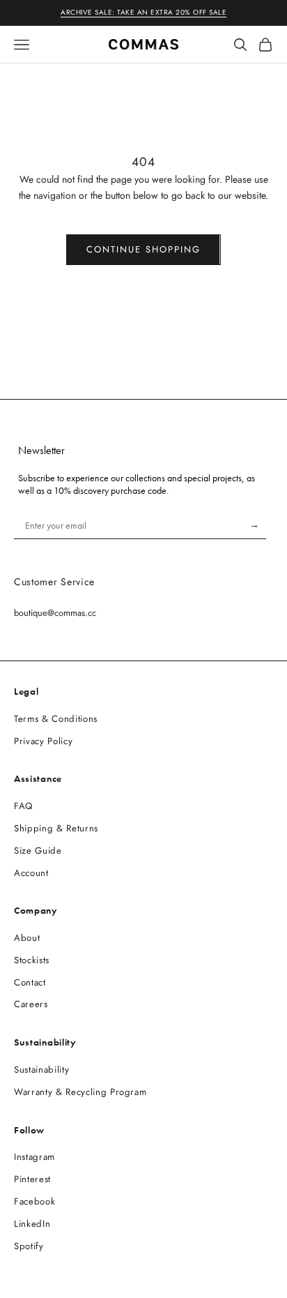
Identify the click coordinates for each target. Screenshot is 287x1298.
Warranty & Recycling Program (80, 1092)
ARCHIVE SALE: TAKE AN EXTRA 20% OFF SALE (143, 12)
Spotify (29, 1246)
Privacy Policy (43, 741)
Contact (30, 982)
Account (31, 873)
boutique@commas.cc (55, 612)
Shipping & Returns (56, 828)
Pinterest (32, 1179)
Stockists (31, 960)
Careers (31, 1004)
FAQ (23, 806)
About (27, 937)
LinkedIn (32, 1223)
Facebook (34, 1201)
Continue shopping (143, 249)
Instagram (34, 1156)
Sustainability (41, 1069)
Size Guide (38, 850)
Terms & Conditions (56, 718)
